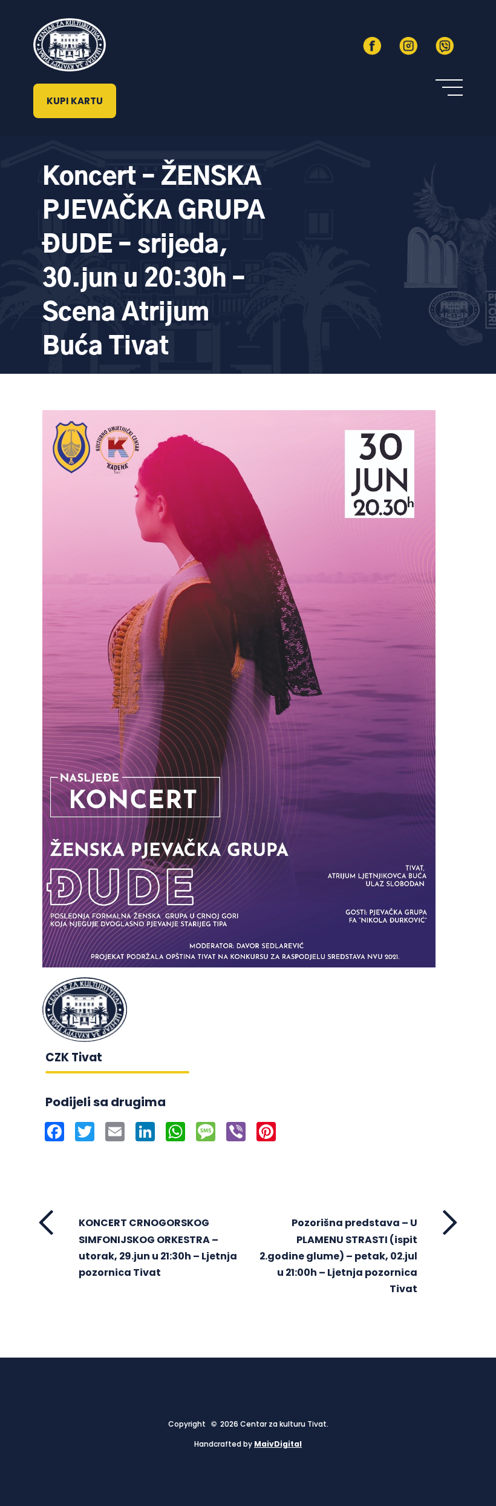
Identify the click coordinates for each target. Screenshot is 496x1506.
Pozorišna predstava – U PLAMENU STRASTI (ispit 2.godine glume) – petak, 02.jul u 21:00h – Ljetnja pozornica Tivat (338, 1256)
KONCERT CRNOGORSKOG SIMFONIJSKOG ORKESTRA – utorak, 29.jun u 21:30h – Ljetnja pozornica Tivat (158, 1247)
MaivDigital (278, 1444)
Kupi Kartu (75, 101)
